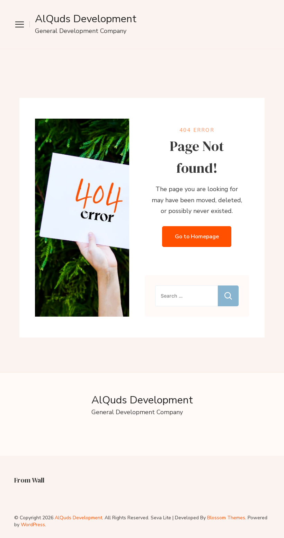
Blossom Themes (226, 517)
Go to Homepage (197, 236)
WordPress (33, 524)
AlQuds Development (85, 19)
